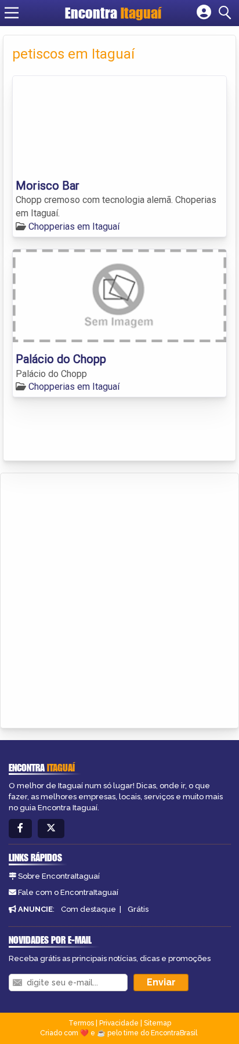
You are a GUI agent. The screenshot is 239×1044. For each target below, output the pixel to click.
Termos (81, 1023)
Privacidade (119, 1023)
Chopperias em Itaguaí (73, 226)
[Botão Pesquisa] (227, 12)
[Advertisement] (119, 598)
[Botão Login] (204, 12)
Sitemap (157, 1023)
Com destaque (88, 909)
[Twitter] (51, 828)
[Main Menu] (11, 12)
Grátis (138, 909)
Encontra (113, 12)
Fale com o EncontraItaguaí (68, 892)
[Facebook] (20, 828)
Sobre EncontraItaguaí (59, 876)
